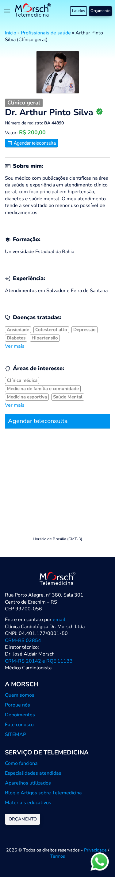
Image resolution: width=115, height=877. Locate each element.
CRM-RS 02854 (23, 640)
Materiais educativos (28, 802)
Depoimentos (20, 714)
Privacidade (95, 850)
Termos (57, 856)
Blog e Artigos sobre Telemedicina (43, 792)
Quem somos (19, 695)
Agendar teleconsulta (34, 143)
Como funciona (21, 763)
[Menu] (7, 11)
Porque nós (17, 705)
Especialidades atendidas (33, 773)
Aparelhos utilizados (28, 783)
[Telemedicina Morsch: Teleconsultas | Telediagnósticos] (33, 10)
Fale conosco (19, 724)
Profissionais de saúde (46, 32)
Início (10, 32)
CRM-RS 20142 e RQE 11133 (39, 661)
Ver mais (15, 346)
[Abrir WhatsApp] (99, 861)
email (59, 619)
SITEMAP (15, 734)
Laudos (78, 11)
